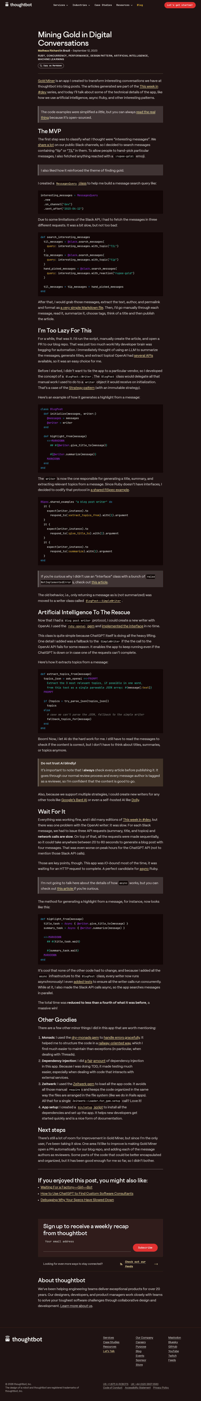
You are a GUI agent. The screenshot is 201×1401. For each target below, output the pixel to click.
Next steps (51, 1129)
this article (100, 582)
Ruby (41, 56)
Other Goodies (57, 1019)
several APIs (143, 355)
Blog (140, 5)
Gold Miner (46, 81)
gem (81, 626)
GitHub (172, 1347)
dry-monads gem (85, 1037)
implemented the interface (122, 626)
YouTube (173, 1351)
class (71, 183)
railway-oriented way (115, 1043)
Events (140, 1356)
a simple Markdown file (81, 307)
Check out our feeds (135, 1264)
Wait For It (51, 811)
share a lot (46, 145)
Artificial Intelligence (131, 56)
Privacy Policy (161, 1388)
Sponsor (141, 1360)
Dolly (135, 800)
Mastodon (174, 1338)
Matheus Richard (49, 51)
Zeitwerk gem (83, 1084)
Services (59, 5)
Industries (80, 5)
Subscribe (145, 1247)
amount (99, 1061)
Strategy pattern (82, 388)
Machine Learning (51, 59)
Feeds (172, 1360)
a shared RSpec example (110, 490)
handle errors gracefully (122, 1037)
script (90, 1107)
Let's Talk (109, 1351)
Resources (122, 5)
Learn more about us (76, 1306)
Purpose (141, 1347)
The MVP (49, 131)
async (144, 869)
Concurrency (57, 56)
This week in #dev (137, 820)
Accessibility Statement (138, 1388)
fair (90, 1061)
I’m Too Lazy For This (65, 330)
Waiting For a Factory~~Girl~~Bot (66, 1187)
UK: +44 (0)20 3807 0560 (144, 1384)
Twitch (172, 1356)
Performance (79, 56)
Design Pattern (101, 56)
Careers (141, 1342)
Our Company (144, 1338)
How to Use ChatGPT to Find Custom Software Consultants (87, 1193)
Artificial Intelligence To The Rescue (84, 612)
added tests (83, 982)
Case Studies (103, 5)
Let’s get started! (180, 5)
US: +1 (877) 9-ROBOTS (115, 1384)
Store (139, 1365)
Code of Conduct (112, 1388)
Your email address (59, 1241)
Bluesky (173, 1342)
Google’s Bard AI (74, 800)
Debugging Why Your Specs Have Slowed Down (77, 1200)
